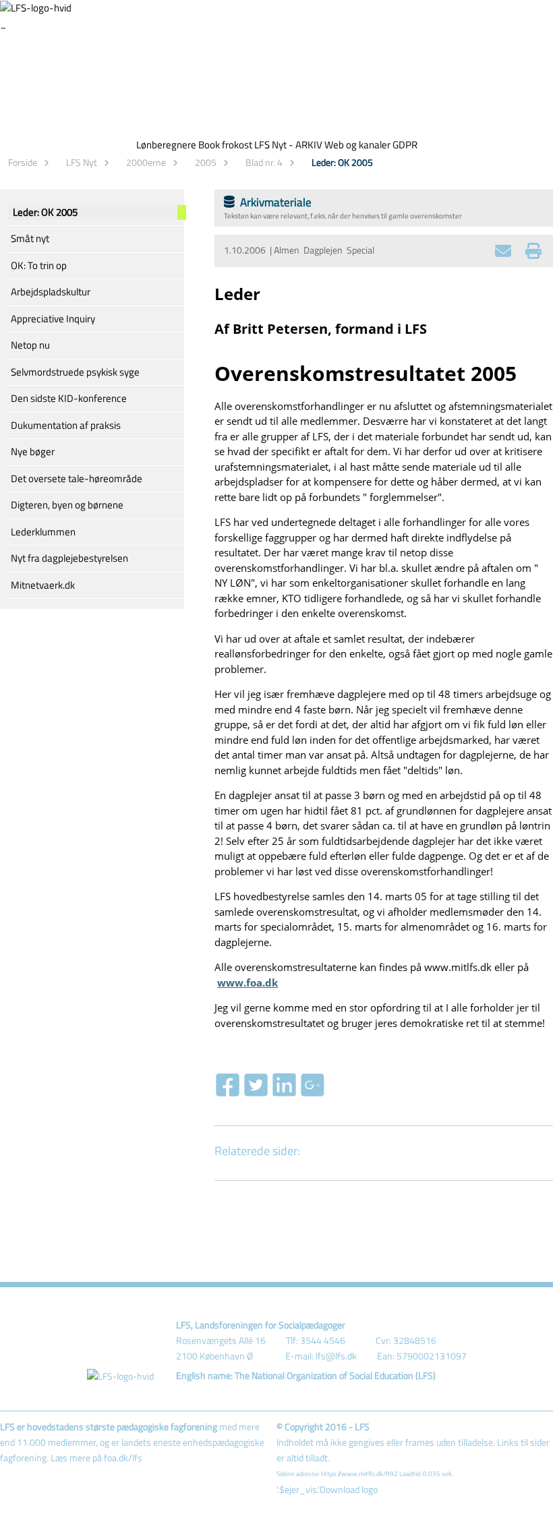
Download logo (349, 1489)
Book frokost (225, 144)
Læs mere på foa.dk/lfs (96, 1458)
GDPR (404, 144)
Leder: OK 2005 (342, 162)
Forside (22, 162)
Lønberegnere (166, 144)
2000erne (146, 162)
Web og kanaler (357, 144)
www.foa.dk (247, 982)
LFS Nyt (81, 162)
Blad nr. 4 (264, 162)
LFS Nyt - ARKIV (288, 144)
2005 (205, 162)
